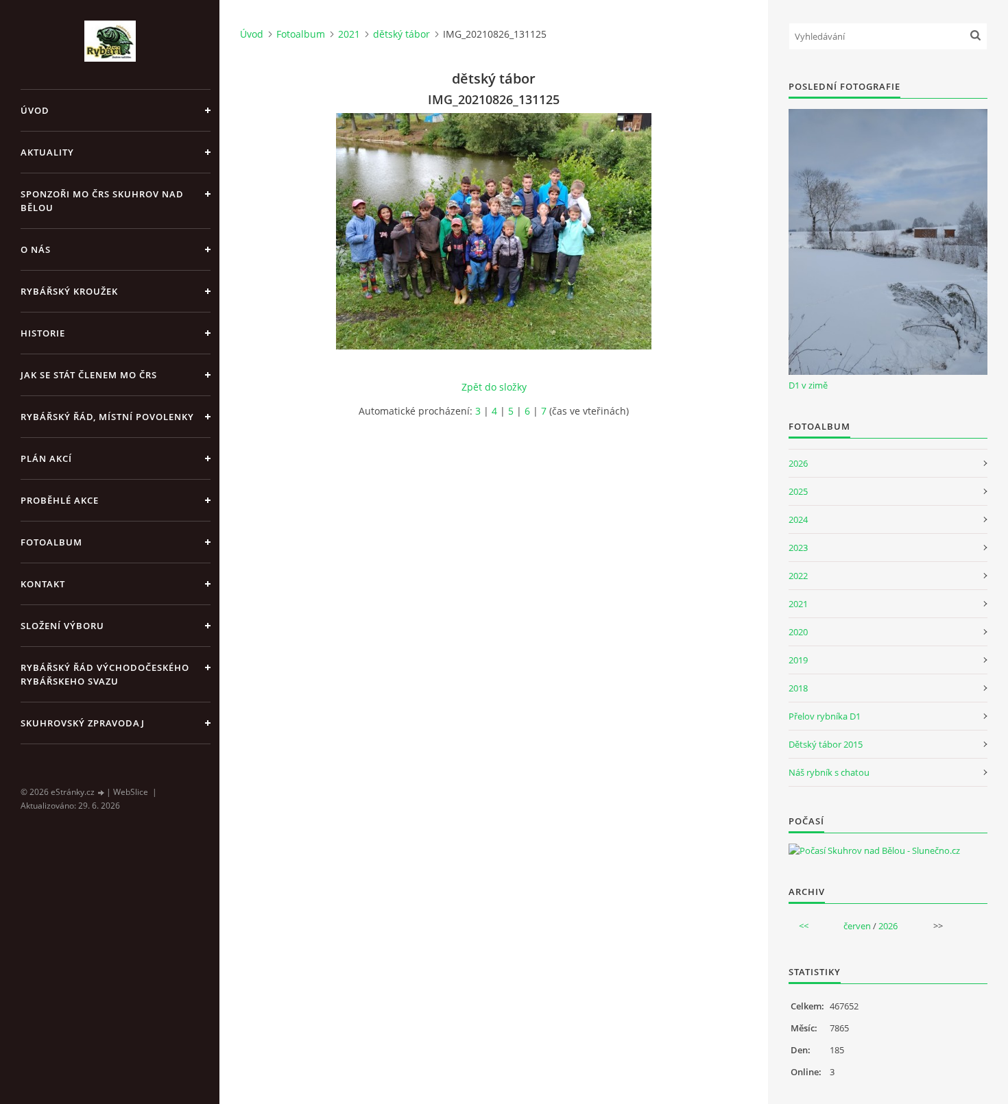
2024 (798, 519)
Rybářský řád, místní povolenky (107, 416)
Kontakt (43, 584)
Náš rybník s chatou (829, 772)
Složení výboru (62, 626)
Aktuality (47, 152)
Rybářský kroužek (69, 291)
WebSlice (130, 792)
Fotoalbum (51, 542)
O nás (36, 249)
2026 (798, 463)
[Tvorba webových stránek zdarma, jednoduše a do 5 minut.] (101, 792)
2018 (798, 688)
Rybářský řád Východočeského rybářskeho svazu (105, 674)
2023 (798, 547)
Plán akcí (46, 458)
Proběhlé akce (60, 500)
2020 (798, 632)
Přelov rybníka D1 (825, 716)
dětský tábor (401, 33)
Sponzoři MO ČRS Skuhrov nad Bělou (102, 201)
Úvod (35, 110)
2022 (798, 575)
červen (857, 926)
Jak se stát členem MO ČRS (89, 375)
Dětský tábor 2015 (826, 744)
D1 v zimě (808, 385)
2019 (798, 660)
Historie (43, 333)
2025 (798, 491)
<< (803, 926)
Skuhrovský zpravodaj (83, 723)
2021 (349, 33)
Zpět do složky (494, 386)
